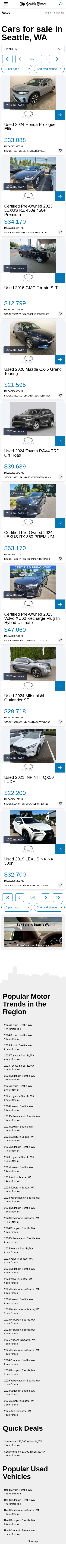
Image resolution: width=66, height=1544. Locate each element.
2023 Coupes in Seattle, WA (19, 1392)
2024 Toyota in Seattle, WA (19, 1057)
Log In (48, 12)
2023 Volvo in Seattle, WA (18, 1260)
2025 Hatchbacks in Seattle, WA (21, 1291)
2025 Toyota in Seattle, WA (19, 1067)
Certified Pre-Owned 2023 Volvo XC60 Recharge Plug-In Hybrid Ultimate (32, 618)
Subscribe (59, 12)
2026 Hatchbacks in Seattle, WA (21, 1352)
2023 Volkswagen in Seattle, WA (22, 1199)
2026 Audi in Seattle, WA (18, 1413)
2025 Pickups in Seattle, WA (19, 1321)
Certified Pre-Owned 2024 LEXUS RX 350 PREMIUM (29, 534)
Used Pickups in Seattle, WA (19, 1522)
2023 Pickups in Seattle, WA (19, 1331)
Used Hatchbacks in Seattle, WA (21, 1512)
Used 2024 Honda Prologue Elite (29, 126)
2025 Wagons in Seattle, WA (19, 1342)
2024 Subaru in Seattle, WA (19, 1189)
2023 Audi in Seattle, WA (18, 1179)
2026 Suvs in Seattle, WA (18, 1088)
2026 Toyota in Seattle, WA (19, 1098)
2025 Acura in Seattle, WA (18, 1250)
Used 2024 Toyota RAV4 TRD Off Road (31, 453)
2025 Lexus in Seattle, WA (18, 1169)
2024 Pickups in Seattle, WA (19, 1230)
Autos (6, 12)
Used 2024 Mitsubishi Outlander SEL (24, 698)
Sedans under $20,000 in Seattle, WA (24, 1453)
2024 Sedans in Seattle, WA (19, 1077)
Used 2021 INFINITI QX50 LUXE (29, 779)
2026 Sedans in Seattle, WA (19, 1270)
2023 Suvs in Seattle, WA (18, 1047)
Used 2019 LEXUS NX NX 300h (28, 861)
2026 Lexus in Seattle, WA (18, 1301)
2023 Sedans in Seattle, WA (19, 1210)
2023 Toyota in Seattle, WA (19, 1159)
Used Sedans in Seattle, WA (19, 1502)
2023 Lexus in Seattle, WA (18, 1128)
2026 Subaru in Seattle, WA (19, 1403)
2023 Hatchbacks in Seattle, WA (21, 1220)
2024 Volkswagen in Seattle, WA (22, 1240)
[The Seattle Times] (33, 4)
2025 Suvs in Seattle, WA (18, 1027)
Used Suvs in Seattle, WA (18, 1491)
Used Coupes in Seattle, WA (19, 1532)
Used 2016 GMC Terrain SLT (31, 288)
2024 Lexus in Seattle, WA (18, 1108)
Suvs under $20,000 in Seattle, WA (23, 1443)
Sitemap (33, 1541)
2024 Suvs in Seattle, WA (18, 1037)
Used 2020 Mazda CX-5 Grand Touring (33, 371)
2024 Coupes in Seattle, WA (19, 1362)
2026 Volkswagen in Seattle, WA (22, 1382)
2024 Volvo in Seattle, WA (18, 1281)
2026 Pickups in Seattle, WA (19, 1372)
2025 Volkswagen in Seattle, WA (22, 1118)
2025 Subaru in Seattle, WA (19, 1138)
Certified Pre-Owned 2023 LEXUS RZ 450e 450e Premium (28, 210)
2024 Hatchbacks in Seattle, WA (21, 1311)
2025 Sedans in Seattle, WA (19, 1149)
